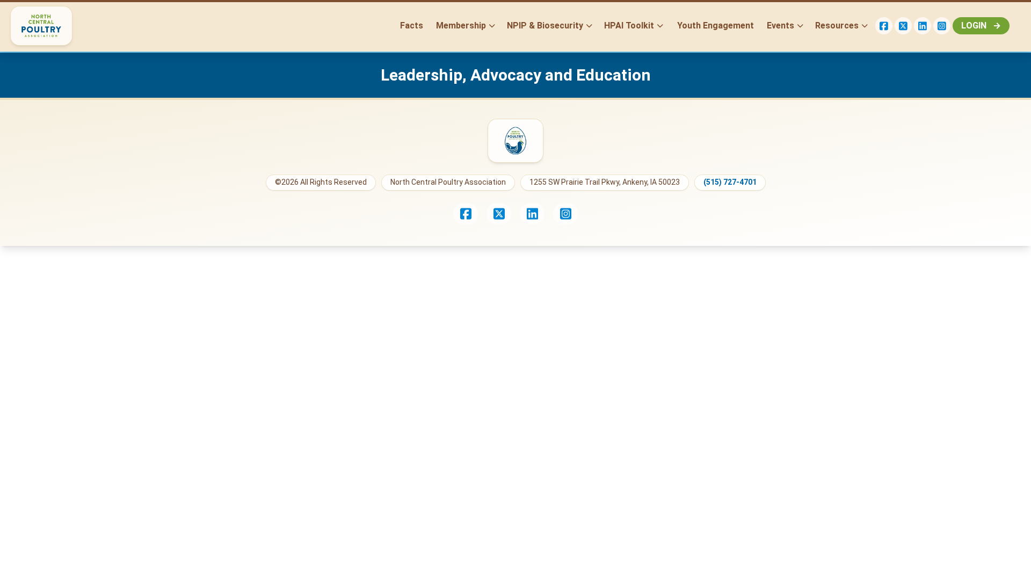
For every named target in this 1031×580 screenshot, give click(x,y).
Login (981, 25)
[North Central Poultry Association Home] (515, 140)
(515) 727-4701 (730, 182)
